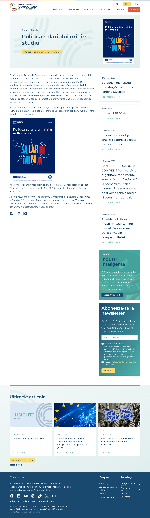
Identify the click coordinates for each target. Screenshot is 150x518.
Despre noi (58, 9)
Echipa (102, 490)
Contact (102, 494)
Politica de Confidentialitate (124, 362)
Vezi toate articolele (21, 460)
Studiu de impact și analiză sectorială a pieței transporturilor (119, 139)
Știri (24, 30)
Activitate (119, 9)
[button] (12, 465)
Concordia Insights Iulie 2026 (28, 438)
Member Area (105, 497)
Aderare (134, 9)
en (136, 4)
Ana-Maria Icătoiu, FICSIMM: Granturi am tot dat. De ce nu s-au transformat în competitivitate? (117, 228)
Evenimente (127, 497)
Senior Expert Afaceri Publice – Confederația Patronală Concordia (118, 441)
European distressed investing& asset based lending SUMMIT (118, 87)
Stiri (123, 493)
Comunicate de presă (128, 484)
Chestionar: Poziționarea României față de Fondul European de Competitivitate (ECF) (73, 443)
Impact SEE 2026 (114, 113)
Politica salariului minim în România (40, 52)
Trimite (107, 370)
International (104, 9)
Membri (102, 483)
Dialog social (73, 9)
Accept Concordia (120, 363)
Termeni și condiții (46, 501)
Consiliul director (107, 487)
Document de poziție (127, 489)
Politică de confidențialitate (22, 501)
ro (126, 4)
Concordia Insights (114, 343)
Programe (88, 9)
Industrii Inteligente (113, 262)
